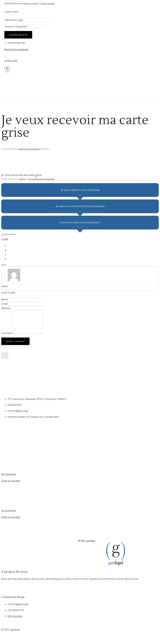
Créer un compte (10, 480)
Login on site (18, 35)
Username (10, 20)
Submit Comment (15, 341)
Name (4, 299)
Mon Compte (15, 616)
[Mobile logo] (115, 564)
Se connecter (8, 474)
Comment (7, 333)
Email (4, 303)
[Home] (7, 71)
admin (22, 149)
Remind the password (16, 49)
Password (9, 26)
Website (5, 308)
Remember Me (16, 42)
